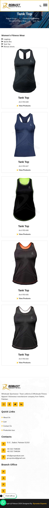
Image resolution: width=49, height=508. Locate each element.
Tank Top (6, 44)
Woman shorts (9, 47)
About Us (6, 417)
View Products (24, 106)
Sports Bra (7, 42)
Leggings (6, 39)
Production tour (9, 430)
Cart (5, 422)
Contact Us (7, 426)
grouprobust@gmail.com (16, 458)
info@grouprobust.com (15, 456)
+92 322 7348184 (13, 449)
